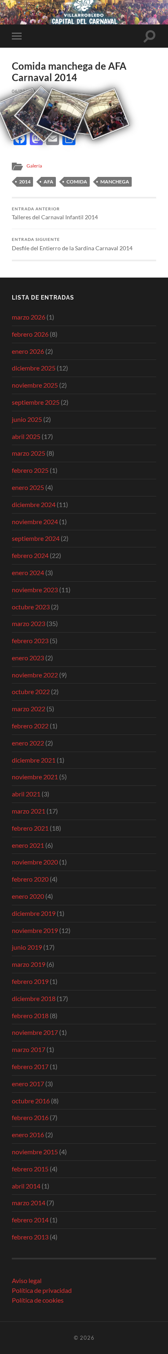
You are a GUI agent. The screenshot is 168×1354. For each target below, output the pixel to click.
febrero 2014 (30, 1220)
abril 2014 (26, 1186)
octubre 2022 (31, 691)
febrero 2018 (30, 1015)
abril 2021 (26, 794)
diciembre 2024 (33, 504)
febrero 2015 (30, 1169)
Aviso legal (27, 1280)
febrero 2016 (30, 1117)
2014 (25, 182)
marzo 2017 (28, 1049)
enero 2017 (28, 1083)
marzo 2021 (28, 811)
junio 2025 (27, 419)
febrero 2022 (30, 726)
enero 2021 (28, 845)
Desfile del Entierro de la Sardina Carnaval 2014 (72, 244)
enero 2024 (28, 572)
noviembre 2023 (35, 589)
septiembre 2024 (36, 538)
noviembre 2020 (35, 862)
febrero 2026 (30, 334)
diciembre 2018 (33, 998)
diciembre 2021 (33, 760)
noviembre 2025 (35, 385)
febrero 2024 (30, 555)
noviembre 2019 (35, 930)
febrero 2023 (30, 640)
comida (76, 182)
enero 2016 (28, 1134)
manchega (114, 182)
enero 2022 (28, 743)
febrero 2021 (30, 828)
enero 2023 (28, 658)
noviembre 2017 (35, 1032)
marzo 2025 (28, 453)
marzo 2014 (28, 1202)
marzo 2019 (28, 964)
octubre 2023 (31, 607)
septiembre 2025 (36, 402)
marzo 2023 (28, 623)
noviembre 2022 (35, 675)
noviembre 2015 (35, 1152)
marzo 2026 (28, 317)
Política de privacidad (42, 1290)
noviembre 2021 (35, 777)
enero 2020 (28, 896)
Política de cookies (38, 1300)
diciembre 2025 (33, 368)
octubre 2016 (31, 1101)
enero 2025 (28, 487)
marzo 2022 (28, 708)
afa (48, 182)
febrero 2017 (30, 1066)
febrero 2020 (30, 879)
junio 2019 (27, 947)
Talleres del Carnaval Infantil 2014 (55, 214)
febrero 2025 (30, 470)
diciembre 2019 (33, 913)
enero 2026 (28, 351)
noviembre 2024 (35, 521)
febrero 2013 (30, 1237)
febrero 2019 (30, 981)
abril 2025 (26, 436)
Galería (34, 165)
